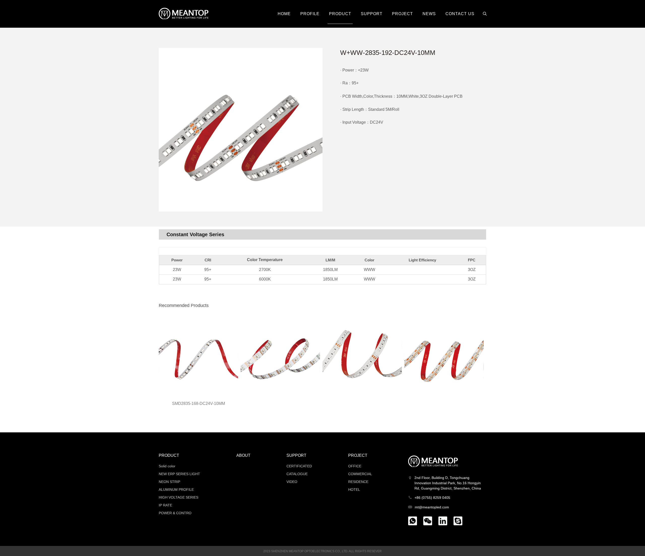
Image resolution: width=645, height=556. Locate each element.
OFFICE (354, 466)
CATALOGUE (297, 474)
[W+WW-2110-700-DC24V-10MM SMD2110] (444, 356)
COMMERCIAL (360, 474)
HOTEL (354, 490)
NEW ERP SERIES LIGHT (179, 474)
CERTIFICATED (299, 466)
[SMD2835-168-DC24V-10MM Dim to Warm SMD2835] (198, 356)
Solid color (167, 466)
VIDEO (291, 482)
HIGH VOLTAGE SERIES (178, 497)
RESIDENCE (358, 482)
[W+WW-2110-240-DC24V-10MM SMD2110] (362, 356)
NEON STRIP (169, 482)
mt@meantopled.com (432, 507)
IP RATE (165, 505)
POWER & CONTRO (175, 513)
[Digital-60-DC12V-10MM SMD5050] (280, 356)
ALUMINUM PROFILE (176, 490)
